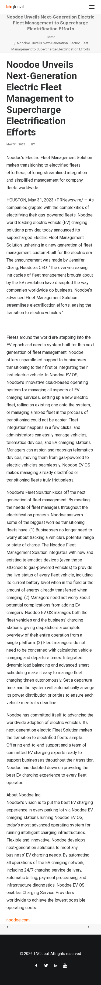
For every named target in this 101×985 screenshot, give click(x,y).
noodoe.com (18, 919)
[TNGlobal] (14, 7)
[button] (92, 7)
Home (50, 37)
